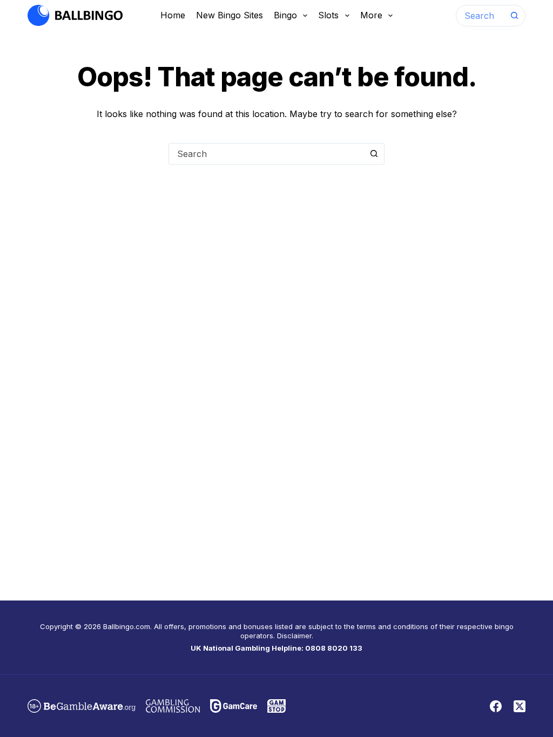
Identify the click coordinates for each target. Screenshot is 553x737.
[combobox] (480, 15)
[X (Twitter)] (519, 706)
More (371, 15)
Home (172, 15)
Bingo (285, 15)
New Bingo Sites (229, 15)
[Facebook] (496, 706)
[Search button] (514, 15)
